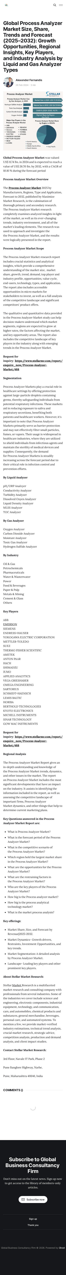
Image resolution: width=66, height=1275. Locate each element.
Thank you (33, 1225)
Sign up (33, 1218)
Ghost (62, 1247)
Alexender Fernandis (29, 80)
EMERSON (10, 624)
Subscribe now (36, 1199)
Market (17, 985)
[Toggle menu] (60, 5)
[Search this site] (54, 5)
